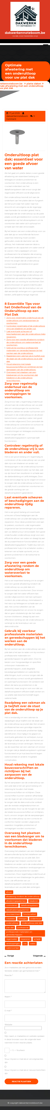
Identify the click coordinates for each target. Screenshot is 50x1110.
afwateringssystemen (16, 901)
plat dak (10, 927)
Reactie (9, 975)
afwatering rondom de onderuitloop (23, 896)
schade (37, 939)
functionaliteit (29, 914)
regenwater (11, 939)
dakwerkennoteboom (17, 116)
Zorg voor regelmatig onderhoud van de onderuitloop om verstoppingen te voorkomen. (25, 320)
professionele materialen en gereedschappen (19, 933)
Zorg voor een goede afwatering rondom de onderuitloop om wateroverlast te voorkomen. (25, 342)
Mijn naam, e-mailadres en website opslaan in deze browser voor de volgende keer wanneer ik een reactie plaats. (24, 1039)
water (32, 943)
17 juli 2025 (14, 113)
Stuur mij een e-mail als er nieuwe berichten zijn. (25, 1071)
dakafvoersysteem (29, 905)
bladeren (33, 901)
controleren (11, 905)
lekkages (22, 919)
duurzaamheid (13, 914)
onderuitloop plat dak (32, 923)
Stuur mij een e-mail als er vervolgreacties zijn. (24, 1060)
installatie (10, 919)
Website (8, 1024)
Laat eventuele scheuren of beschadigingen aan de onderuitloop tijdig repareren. (25, 334)
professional (23, 927)
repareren (25, 939)
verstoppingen (13, 943)
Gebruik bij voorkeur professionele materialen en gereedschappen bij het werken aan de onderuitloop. (24, 350)
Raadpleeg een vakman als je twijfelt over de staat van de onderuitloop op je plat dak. (25, 359)
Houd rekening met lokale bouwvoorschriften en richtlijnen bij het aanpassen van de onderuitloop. (24, 367)
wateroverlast (12, 948)
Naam (8, 997)
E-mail (8, 1010)
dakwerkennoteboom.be (25, 33)
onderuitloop (12, 923)
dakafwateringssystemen (17, 910)
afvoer (9, 892)
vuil (24, 943)
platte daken (34, 84)
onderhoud (35, 919)
